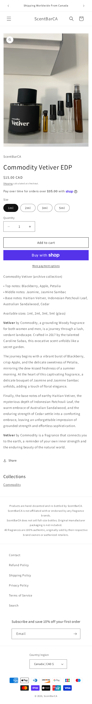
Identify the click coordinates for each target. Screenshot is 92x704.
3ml (45, 208)
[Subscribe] (75, 634)
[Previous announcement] (8, 6)
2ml (28, 208)
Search (14, 605)
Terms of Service (20, 595)
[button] (9, 19)
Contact (14, 555)
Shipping (8, 183)
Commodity (12, 484)
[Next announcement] (84, 6)
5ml (62, 208)
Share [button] (12, 460)
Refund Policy (19, 565)
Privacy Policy (18, 585)
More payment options (46, 265)
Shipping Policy (20, 575)
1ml (11, 208)
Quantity (9, 218)
